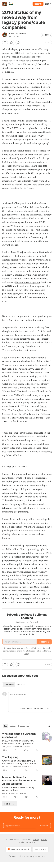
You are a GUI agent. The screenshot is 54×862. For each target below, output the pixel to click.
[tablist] (14, 684)
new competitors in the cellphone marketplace (25, 228)
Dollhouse (37, 418)
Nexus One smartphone (27, 282)
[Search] (49, 726)
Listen (48, 35)
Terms (44, 839)
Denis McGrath (31, 583)
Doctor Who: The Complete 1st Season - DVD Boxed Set (25, 410)
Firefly (27, 414)
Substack (13, 856)
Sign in (48, 4)
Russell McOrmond (17, 33)
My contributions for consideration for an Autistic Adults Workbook (19, 780)
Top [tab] (5, 726)
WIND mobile (12, 286)
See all (7, 803)
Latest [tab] (13, 726)
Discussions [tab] (23, 726)
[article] (27, 742)
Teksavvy (34, 207)
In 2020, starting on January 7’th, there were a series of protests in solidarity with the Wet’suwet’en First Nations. (19, 742)
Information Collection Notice (29, 651)
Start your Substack (19, 849)
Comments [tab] (9, 684)
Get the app (40, 849)
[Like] (5, 42)
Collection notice (27, 842)
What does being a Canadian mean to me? (19, 735)
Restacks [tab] (20, 684)
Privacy (36, 839)
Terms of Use (40, 648)
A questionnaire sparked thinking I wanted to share (18, 789)
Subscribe (38, 4)
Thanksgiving (10, 757)
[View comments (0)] (11, 42)
